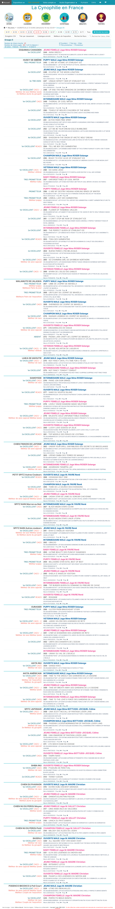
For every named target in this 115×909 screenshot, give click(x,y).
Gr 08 (60, 32)
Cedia (12, 907)
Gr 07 (53, 32)
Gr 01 (8, 32)
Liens (94, 2)
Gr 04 (30, 32)
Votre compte (48, 2)
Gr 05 (37, 32)
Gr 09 (67, 32)
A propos (84, 2)
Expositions (18, 2)
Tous (88, 32)
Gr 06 (45, 32)
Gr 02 (15, 32)
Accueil (6, 2)
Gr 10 (75, 32)
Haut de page (6, 907)
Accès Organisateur (67, 2)
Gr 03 (22, 32)
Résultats (11, 28)
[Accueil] (5, 28)
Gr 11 (82, 32)
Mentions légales (28, 907)
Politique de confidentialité (41, 907)
